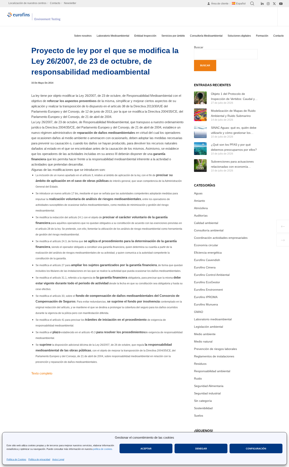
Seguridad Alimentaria (208, 386)
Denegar (201, 448)
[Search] (252, 3)
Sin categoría (203, 400)
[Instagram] (268, 3)
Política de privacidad (39, 459)
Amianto (199, 200)
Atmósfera (201, 208)
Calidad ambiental (206, 223)
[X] (274, 3)
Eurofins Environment (208, 289)
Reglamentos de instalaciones (214, 356)
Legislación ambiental (208, 326)
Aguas (198, 193)
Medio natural (203, 341)
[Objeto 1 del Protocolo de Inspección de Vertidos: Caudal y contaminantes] (200, 97)
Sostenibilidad (203, 408)
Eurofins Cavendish (207, 260)
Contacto (55, 3)
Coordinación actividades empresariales (221, 237)
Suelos (198, 415)
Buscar (198, 47)
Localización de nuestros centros (27, 3)
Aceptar (145, 448)
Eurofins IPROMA (205, 297)
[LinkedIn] (262, 3)
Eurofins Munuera (206, 304)
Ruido (198, 378)
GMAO (198, 312)
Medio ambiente (205, 334)
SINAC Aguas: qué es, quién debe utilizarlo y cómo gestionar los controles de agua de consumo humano (233, 130)
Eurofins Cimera (205, 267)
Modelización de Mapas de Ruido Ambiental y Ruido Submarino (233, 113)
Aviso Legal (58, 459)
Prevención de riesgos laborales (215, 349)
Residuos (200, 363)
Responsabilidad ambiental (212, 371)
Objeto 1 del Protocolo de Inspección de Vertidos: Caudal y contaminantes (233, 96)
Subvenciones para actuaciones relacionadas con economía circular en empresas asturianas (232, 164)
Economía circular (206, 245)
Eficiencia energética (208, 252)
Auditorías (201, 215)
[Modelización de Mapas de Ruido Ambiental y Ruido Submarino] (200, 114)
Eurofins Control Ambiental (212, 274)
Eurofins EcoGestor (207, 282)
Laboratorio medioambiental (213, 319)
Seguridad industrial (207, 393)
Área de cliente (219, 3)
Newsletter (70, 3)
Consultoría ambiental (208, 230)
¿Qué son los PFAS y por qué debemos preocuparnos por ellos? (234, 147)
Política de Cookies (16, 459)
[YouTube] (281, 3)
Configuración (256, 448)
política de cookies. (103, 449)
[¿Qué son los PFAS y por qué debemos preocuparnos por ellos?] (200, 148)
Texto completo (41, 373)
